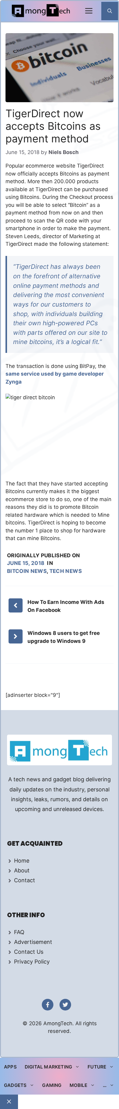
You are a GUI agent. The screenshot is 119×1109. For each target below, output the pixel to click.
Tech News (65, 571)
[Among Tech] (41, 11)
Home (21, 860)
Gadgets (15, 1085)
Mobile (78, 1085)
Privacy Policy (32, 961)
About (22, 870)
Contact (24, 880)
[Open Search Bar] (109, 11)
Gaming (51, 1085)
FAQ (19, 932)
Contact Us (28, 952)
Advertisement (33, 942)
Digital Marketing (48, 1067)
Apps (10, 1067)
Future (97, 1067)
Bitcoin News (27, 571)
